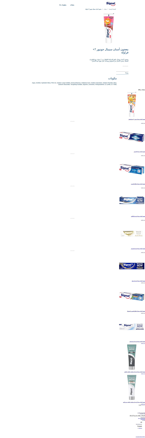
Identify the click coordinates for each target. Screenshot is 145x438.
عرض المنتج (143, 123)
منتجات (72, 5)
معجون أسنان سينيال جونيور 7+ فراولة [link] (93, 9)
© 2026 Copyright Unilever (140, 436)
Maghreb (140, 428)
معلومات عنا (62, 5)
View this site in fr (139, 424)
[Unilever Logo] (142, 435)
